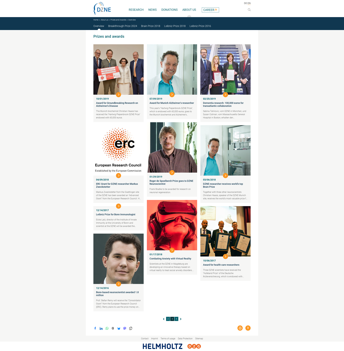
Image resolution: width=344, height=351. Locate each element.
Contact (144, 338)
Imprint (154, 338)
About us (189, 9)
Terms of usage (168, 338)
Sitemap (199, 338)
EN (249, 3)
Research (136, 9)
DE (245, 3)
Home (95, 20)
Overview (98, 26)
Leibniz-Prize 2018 (175, 26)
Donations (169, 9)
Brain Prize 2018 (150, 26)
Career (208, 10)
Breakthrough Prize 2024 (122, 26)
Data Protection (185, 338)
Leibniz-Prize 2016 (200, 26)
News (152, 9)
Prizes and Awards (118, 20)
